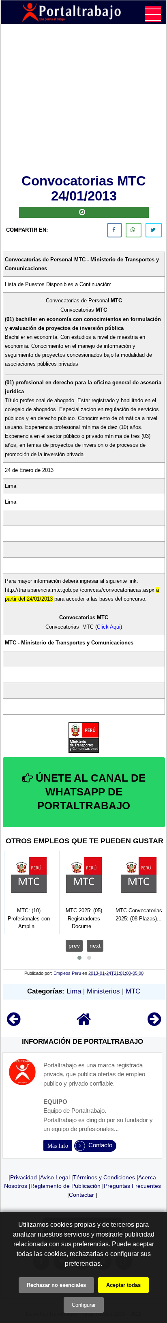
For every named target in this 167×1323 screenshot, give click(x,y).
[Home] (84, 1023)
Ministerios (103, 991)
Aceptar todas (123, 1285)
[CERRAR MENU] (153, 14)
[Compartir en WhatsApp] (133, 230)
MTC (133, 991)
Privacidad (23, 1177)
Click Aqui (108, 627)
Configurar (84, 1305)
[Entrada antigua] (154, 1023)
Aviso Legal (55, 1177)
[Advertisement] (83, 100)
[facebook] (114, 230)
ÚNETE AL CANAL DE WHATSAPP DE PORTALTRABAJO (89, 792)
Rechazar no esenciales (56, 1285)
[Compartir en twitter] (154, 230)
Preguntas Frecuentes (132, 1186)
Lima (73, 991)
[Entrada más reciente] (13, 1023)
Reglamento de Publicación (65, 1186)
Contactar (81, 1195)
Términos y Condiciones (104, 1177)
